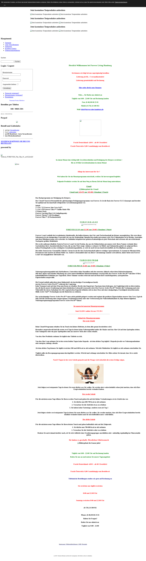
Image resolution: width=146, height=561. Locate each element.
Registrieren (9, 97)
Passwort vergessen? (12, 93)
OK (4, 5)
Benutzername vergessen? (14, 95)
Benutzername (7, 72)
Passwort (6, 78)
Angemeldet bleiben (9, 84)
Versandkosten (14, 130)
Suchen (3, 58)
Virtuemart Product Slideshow (17, 100)
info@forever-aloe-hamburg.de (92, 109)
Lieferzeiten (12, 132)
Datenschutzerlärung (121, 2)
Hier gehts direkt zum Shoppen (90, 88)
